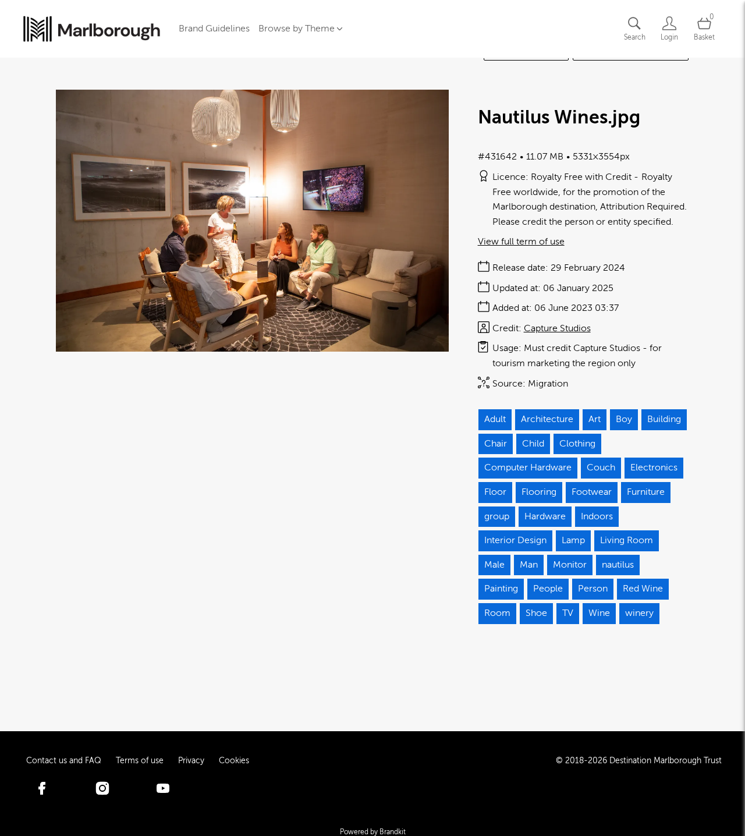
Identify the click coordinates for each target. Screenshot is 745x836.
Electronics (653, 467)
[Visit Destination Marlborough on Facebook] (42, 791)
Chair (495, 443)
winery (639, 613)
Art (594, 419)
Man (529, 564)
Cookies (234, 760)
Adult (495, 419)
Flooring (539, 492)
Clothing (577, 443)
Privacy (191, 760)
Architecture (547, 419)
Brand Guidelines (214, 28)
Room (497, 613)
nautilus (618, 564)
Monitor (570, 564)
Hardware (545, 516)
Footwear (592, 492)
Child (533, 443)
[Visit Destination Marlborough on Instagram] (102, 791)
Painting (501, 588)
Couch (601, 467)
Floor (495, 492)
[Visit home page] (91, 29)
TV (567, 613)
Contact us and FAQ (63, 760)
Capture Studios (557, 328)
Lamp (573, 540)
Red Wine (643, 588)
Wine (599, 613)
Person (593, 588)
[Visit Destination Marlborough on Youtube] (163, 791)
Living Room (626, 540)
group (496, 516)
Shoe (536, 613)
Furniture (646, 492)
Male (494, 564)
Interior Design (515, 540)
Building (664, 419)
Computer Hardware (528, 467)
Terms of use (140, 760)
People (548, 588)
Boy (624, 419)
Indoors (597, 516)
